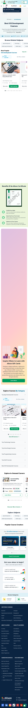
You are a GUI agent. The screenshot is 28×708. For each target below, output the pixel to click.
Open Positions (4, 638)
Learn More (13, 380)
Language (15, 610)
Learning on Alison (5, 643)
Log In (24, 6)
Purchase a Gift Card (18, 648)
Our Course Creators (5, 640)
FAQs (19, 697)
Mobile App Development (7, 46)
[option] (10, 75)
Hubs (15, 643)
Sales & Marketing (17, 617)
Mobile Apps (18, 46)
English (2, 615)
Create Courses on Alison (20, 668)
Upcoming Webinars (19, 687)
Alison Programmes (5, 653)
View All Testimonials (14, 556)
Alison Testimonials (17, 638)
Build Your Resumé (5, 661)
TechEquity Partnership (19, 680)
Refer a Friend (17, 678)
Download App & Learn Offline (20, 671)
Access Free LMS (18, 661)
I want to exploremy (9, 578)
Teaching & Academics (18, 620)
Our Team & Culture (5, 633)
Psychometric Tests (5, 668)
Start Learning (13, 86)
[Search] (2, 5)
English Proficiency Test (7, 680)
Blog (2, 645)
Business (3, 610)
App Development (6, 43)
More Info (5, 86)
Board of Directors (5, 631)
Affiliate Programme (19, 663)
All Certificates (16, 631)
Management (16, 613)
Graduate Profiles (17, 640)
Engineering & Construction (6, 613)
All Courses (9, 19)
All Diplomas (16, 633)
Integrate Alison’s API (19, 673)
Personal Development (17, 615)
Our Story (3, 628)
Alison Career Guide (5, 663)
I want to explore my (11, 586)
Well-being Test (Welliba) (7, 673)
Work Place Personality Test (7, 676)
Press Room (3, 648)
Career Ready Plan (5, 666)
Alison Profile (17, 666)
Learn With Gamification (19, 675)
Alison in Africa (4, 650)
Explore (1, 6)
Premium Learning (17, 645)
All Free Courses (17, 636)
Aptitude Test (5, 671)
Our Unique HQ (4, 636)
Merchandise (17, 689)
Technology (17, 43)
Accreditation (16, 628)
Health (2, 617)
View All (24, 51)
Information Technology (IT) (6, 620)
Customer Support (22, 700)
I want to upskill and (11, 570)
